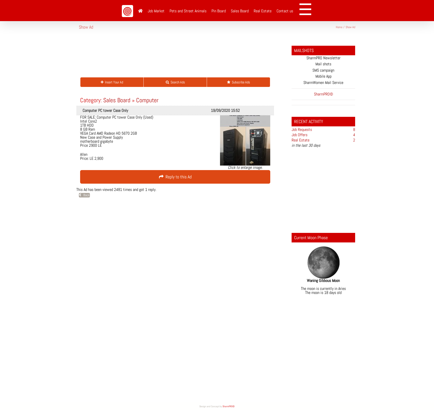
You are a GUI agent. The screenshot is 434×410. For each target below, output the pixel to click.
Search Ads (177, 82)
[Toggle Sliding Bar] (307, 10)
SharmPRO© (229, 406)
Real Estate (300, 140)
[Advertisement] (170, 56)
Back (85, 195)
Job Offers (299, 134)
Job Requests (302, 129)
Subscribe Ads (240, 82)
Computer (147, 100)
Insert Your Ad (113, 82)
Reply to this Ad (178, 177)
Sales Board (116, 100)
